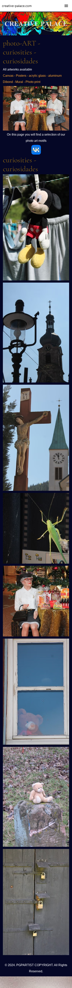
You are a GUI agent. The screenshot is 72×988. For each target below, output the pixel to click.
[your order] (36, 130)
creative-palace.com (17, 6)
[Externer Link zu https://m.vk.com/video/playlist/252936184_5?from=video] (36, 154)
